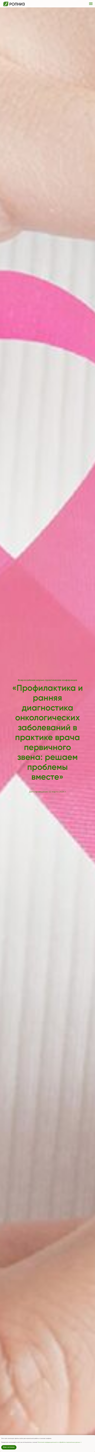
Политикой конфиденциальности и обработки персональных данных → (59, 1442)
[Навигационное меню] (91, 3)
